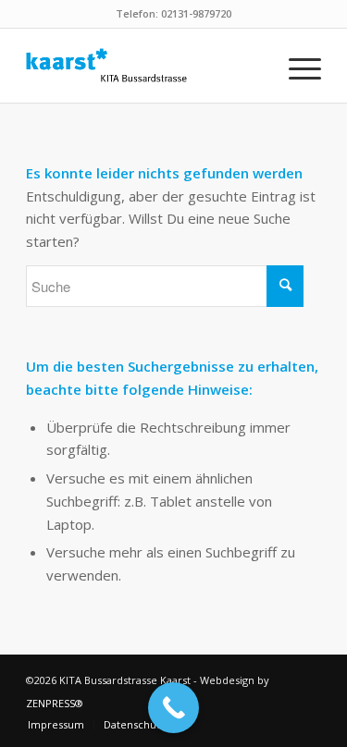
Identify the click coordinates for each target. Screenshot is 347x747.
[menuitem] (295, 66)
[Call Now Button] (173, 707)
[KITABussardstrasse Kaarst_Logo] (144, 66)
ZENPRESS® (54, 703)
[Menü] (295, 66)
